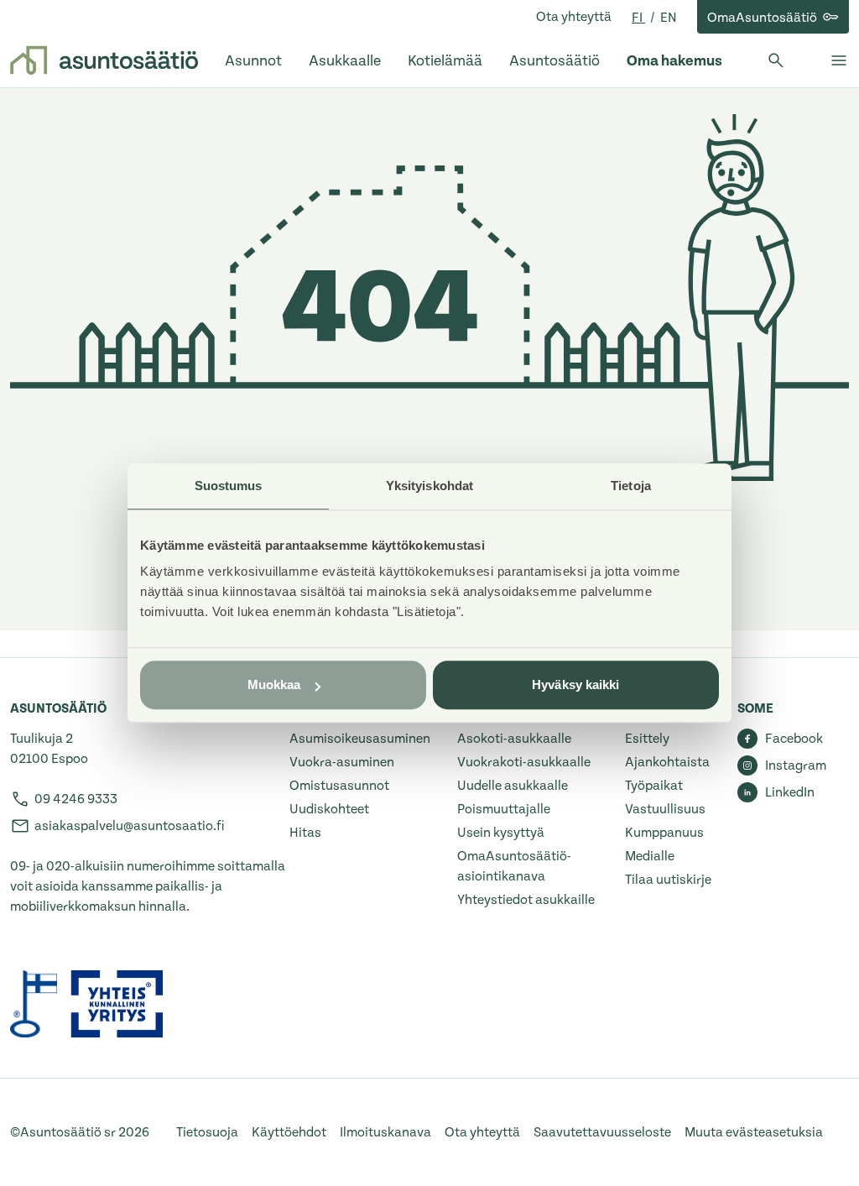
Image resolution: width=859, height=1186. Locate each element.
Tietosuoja (207, 1132)
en (668, 17)
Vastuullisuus (665, 809)
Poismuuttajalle (503, 809)
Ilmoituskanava (385, 1132)
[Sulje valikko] (839, 60)
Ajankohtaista (667, 762)
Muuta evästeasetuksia (754, 1132)
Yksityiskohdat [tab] (429, 485)
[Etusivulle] (104, 60)
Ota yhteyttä (574, 16)
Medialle (649, 856)
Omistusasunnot (339, 785)
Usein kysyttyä (500, 832)
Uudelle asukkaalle (512, 785)
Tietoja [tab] (631, 485)
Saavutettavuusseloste (602, 1132)
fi (638, 17)
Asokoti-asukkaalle (514, 738)
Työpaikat (654, 785)
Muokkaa (274, 684)
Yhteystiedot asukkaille (526, 899)
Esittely (647, 738)
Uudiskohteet (329, 809)
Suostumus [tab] (229, 485)
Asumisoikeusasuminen (359, 738)
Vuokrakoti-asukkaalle (524, 762)
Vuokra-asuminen (341, 762)
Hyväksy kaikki (575, 684)
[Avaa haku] (776, 60)
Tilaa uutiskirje (668, 879)
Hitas (305, 832)
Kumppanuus (664, 832)
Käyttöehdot (289, 1132)
